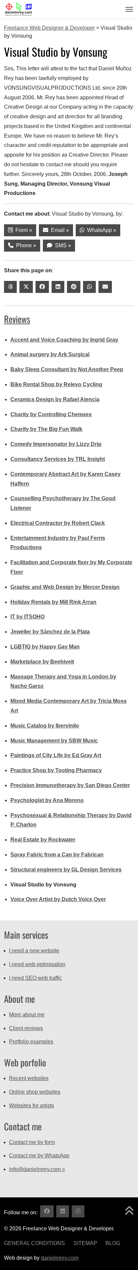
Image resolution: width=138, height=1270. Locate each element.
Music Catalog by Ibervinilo (44, 725)
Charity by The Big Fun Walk (46, 429)
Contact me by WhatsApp (39, 1155)
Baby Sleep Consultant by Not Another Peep (66, 369)
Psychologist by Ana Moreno (47, 800)
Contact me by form (32, 1142)
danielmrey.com (59, 1258)
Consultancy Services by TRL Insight (57, 459)
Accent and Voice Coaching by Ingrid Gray (64, 340)
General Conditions (34, 1243)
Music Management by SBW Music (54, 740)
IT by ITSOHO (27, 617)
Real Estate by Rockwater (42, 839)
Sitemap (85, 1243)
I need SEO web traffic (35, 978)
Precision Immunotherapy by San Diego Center (70, 785)
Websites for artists (31, 1105)
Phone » (24, 245)
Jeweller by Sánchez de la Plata (50, 632)
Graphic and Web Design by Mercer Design (65, 587)
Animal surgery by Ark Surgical (49, 354)
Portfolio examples (31, 1041)
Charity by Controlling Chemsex (51, 414)
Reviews (17, 319)
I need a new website (34, 950)
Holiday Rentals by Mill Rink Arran (53, 602)
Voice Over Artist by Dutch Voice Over (58, 899)
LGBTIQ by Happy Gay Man (45, 646)
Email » (58, 230)
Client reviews (26, 1028)
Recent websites (29, 1078)
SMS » (61, 245)
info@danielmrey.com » (37, 1169)
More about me (27, 1014)
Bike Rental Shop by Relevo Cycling (56, 384)
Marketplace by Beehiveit (42, 661)
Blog (113, 1243)
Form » (22, 230)
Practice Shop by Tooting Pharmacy (56, 770)
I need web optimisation (37, 964)
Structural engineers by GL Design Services (66, 869)
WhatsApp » (100, 230)
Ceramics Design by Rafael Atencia (54, 399)
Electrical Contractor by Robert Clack (57, 523)
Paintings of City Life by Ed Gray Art (55, 755)
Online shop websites (34, 1092)
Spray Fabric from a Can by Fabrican (57, 854)
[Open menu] (127, 9)
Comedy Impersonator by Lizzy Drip (55, 444)
